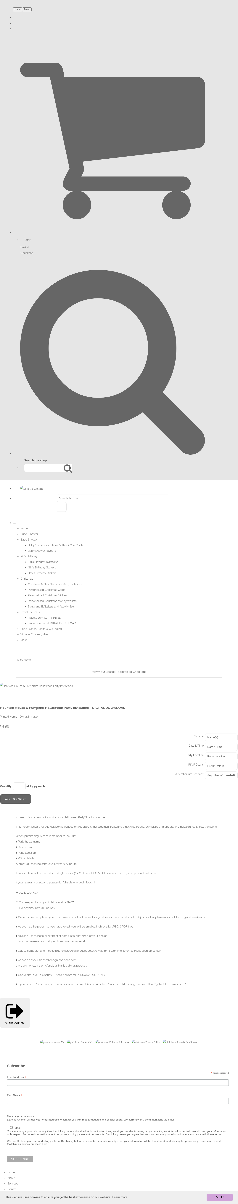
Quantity (6, 786)
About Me (59, 1042)
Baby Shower (29, 539)
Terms (180, 1042)
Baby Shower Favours (42, 550)
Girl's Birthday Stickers (42, 567)
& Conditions (190, 1042)
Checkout (26, 253)
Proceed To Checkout (131, 671)
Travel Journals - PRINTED (44, 617)
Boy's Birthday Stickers (42, 573)
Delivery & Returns (119, 1042)
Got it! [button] (220, 1197)
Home (24, 528)
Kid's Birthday (28, 556)
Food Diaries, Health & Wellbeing (41, 629)
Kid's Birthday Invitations (43, 562)
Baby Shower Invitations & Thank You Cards (55, 545)
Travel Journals (30, 612)
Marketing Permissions (20, 1116)
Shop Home (24, 659)
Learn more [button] (119, 1197)
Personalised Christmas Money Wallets (52, 601)
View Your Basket (103, 671)
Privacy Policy (152, 1042)
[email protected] (180, 1131)
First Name (14, 1095)
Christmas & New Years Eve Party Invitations (55, 584)
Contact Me (87, 1042)
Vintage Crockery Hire (34, 634)
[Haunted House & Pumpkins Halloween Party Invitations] (5, 697)
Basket (24, 247)
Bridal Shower (29, 534)
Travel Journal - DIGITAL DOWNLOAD (52, 623)
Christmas (26, 578)
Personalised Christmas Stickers (47, 595)
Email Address (16, 1077)
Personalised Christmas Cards (46, 589)
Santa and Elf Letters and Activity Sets (51, 606)
